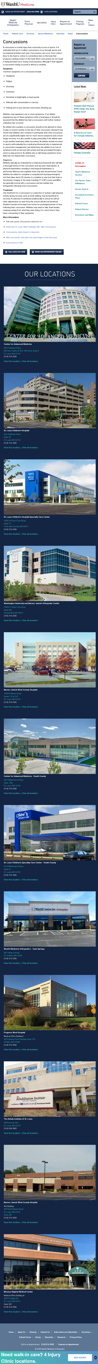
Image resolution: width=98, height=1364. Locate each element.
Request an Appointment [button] (66, 23)
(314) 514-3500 (10, 356)
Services (30, 34)
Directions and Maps (84, 215)
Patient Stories (82, 209)
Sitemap (32, 1332)
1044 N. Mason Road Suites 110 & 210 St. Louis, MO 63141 (12, 696)
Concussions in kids (14, 242)
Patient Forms (81, 203)
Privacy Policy (76, 1337)
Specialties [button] (42, 23)
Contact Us (45, 1332)
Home (5, 34)
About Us (21, 1332)
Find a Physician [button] (29, 23)
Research (61, 1337)
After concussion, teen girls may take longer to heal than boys (31, 237)
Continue (81, 75)
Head (70, 34)
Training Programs (80, 23)
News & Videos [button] (91, 22)
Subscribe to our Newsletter (65, 1332)
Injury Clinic (53, 23)
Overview (60, 34)
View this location (12, 361)
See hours (80, 1357)
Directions (86, 1332)
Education (49, 1337)
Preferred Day (79, 64)
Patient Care (17, 34)
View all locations (30, 361)
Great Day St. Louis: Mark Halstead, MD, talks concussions (31, 226)
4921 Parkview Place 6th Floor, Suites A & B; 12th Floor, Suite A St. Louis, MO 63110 (21, 351)
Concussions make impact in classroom (23, 232)
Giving (38, 1337)
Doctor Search (81, 189)
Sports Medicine (45, 34)
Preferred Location (81, 53)
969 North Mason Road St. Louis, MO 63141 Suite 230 (13, 1212)
